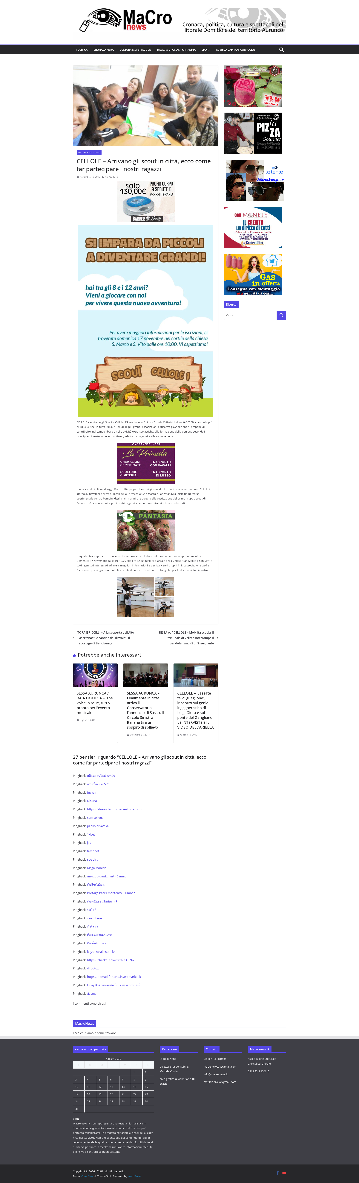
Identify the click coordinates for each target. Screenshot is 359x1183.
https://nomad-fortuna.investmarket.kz (114, 977)
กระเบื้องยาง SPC (98, 784)
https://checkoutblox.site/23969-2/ (111, 960)
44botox (93, 968)
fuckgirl (92, 792)
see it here (94, 918)
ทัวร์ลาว (92, 926)
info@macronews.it (216, 1074)
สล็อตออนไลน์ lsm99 (101, 776)
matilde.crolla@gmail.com (220, 1082)
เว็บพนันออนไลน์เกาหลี (102, 901)
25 (88, 1101)
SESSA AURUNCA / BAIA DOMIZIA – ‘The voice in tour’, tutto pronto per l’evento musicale (95, 703)
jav (89, 843)
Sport (206, 49)
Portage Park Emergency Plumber (111, 893)
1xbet (91, 834)
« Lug (76, 1119)
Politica (82, 49)
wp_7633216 (111, 176)
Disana (92, 801)
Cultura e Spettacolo (135, 49)
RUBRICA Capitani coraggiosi (236, 49)
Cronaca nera (103, 49)
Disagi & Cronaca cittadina (176, 49)
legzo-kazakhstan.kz (101, 952)
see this (92, 859)
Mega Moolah (96, 868)
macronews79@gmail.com (220, 1066)
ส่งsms (91, 994)
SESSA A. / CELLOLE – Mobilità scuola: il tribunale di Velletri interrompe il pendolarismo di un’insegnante (186, 637)
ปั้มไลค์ (91, 910)
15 (134, 1087)
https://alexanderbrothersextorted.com (115, 809)
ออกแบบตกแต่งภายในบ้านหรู (106, 876)
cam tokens (95, 818)
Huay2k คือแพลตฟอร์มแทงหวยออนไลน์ (113, 985)
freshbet (93, 851)
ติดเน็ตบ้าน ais (96, 943)
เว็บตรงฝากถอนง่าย (100, 935)
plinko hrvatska (98, 826)
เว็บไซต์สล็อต (96, 884)
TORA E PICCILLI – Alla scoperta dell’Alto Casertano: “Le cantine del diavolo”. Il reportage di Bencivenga (105, 637)
